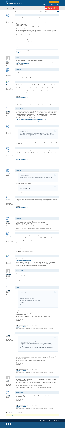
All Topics (7, 11)
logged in (13, 415)
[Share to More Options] (10, 424)
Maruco (8, 221)
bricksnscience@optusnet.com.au (22, 63)
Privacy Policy (57, 423)
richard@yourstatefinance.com (22, 243)
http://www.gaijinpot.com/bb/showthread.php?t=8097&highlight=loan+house (31, 121)
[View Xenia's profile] (8, 58)
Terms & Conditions (52, 423)
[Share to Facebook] (6, 424)
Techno (8, 380)
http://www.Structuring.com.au (21, 51)
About (44, 420)
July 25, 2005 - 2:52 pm (19, 108)
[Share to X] (8, 424)
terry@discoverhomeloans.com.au (22, 47)
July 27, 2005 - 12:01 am (19, 270)
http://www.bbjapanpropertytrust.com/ (23, 260)
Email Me (17, 52)
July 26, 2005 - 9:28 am (19, 218)
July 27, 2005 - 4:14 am (19, 287)
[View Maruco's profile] (8, 218)
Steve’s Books (56, 420)
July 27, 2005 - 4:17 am (19, 332)
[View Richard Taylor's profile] (8, 233)
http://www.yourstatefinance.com (22, 245)
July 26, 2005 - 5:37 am (19, 148)
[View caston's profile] (8, 108)
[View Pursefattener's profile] (8, 70)
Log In (57, 4)
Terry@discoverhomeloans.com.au (22, 97)
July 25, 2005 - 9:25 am (19, 69)
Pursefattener (9, 73)
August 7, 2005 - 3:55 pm (19, 392)
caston (8, 111)
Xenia (7, 61)
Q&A (48, 4)
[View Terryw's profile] (8, 15)
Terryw (8, 18)
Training (52, 4)
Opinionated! (12, 11)
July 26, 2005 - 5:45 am (19, 170)
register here (38, 415)
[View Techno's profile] (8, 377)
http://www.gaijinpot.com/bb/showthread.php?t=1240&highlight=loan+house (31, 119)
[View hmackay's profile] (8, 271)
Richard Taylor (9, 236)
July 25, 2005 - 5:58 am (19, 57)
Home (44, 4)
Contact (49, 420)
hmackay (8, 274)
